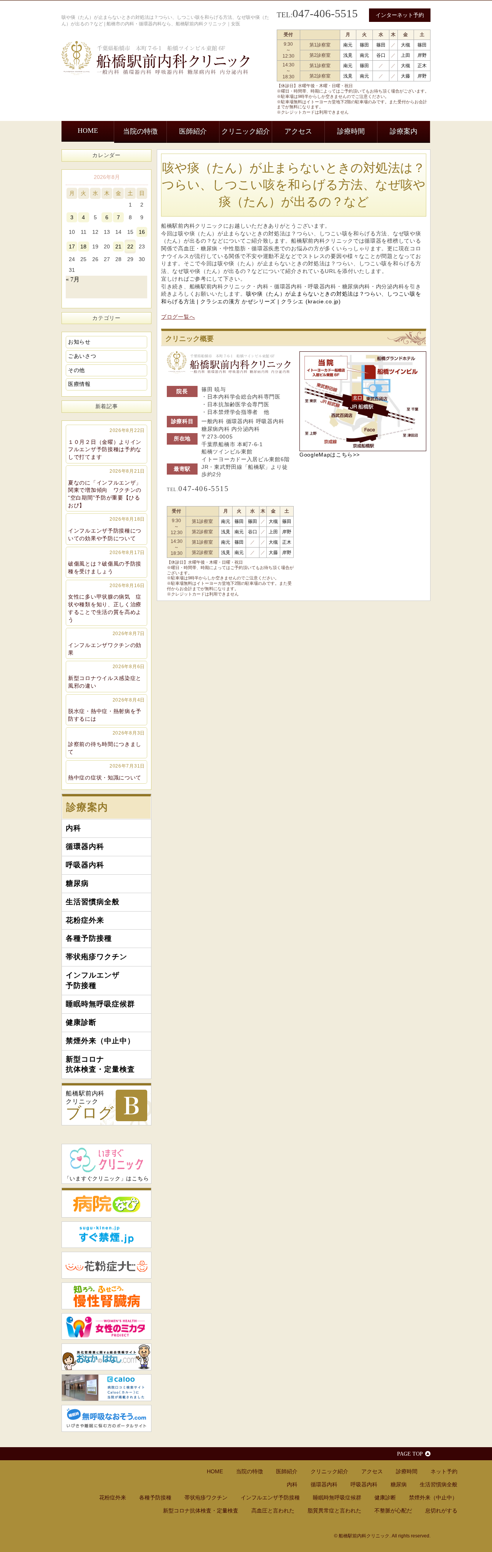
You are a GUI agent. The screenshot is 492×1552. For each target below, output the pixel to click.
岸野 (422, 55)
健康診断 (81, 1022)
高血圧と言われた (272, 1510)
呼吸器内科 (85, 865)
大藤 (405, 76)
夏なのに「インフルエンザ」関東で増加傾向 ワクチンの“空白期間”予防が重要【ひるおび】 (106, 488)
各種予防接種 (89, 938)
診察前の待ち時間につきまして (106, 742)
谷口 (381, 55)
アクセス (298, 131)
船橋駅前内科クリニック (90, 1105)
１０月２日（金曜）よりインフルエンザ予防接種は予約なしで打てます (106, 444)
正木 (422, 65)
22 (130, 246)
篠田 (364, 45)
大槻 (405, 45)
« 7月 (73, 279)
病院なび (106, 1202)
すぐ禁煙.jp (106, 1235)
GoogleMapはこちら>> (329, 455)
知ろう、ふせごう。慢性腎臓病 (106, 1296)
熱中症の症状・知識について (106, 772)
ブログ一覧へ (178, 317)
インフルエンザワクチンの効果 (106, 643)
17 (72, 246)
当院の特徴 (140, 131)
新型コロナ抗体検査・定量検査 (100, 1064)
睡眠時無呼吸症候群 (100, 1004)
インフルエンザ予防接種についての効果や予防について (106, 528)
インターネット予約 (400, 15)
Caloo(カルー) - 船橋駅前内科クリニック (106, 1388)
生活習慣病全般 (93, 902)
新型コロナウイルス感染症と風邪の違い (106, 676)
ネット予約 (443, 1471)
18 (83, 246)
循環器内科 (85, 846)
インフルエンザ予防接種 (93, 980)
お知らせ (79, 342)
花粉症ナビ (106, 1265)
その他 (76, 370)
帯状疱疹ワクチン (96, 957)
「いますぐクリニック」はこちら (106, 1178)
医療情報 (79, 384)
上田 (405, 55)
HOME (88, 130)
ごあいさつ (82, 356)
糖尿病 (77, 883)
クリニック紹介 (245, 131)
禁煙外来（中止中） (100, 1041)
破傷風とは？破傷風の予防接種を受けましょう (106, 562)
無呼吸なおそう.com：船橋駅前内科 (106, 1418)
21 (118, 246)
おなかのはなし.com (106, 1357)
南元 (347, 45)
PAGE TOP (410, 1454)
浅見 (347, 55)
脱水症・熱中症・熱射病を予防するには (106, 709)
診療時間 (351, 131)
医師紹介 (193, 131)
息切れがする (441, 1510)
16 (142, 232)
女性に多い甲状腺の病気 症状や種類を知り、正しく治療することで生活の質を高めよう (106, 603)
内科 (73, 828)
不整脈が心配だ (393, 1510)
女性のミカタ (106, 1327)
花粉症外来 (85, 920)
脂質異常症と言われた (334, 1510)
